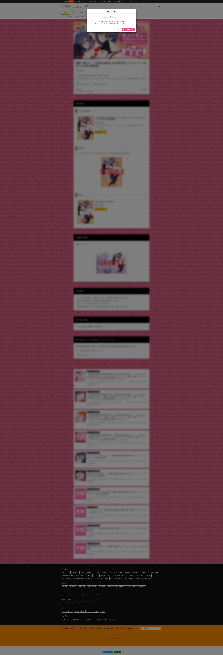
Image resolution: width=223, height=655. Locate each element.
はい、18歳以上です (128, 29)
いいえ (118, 29)
